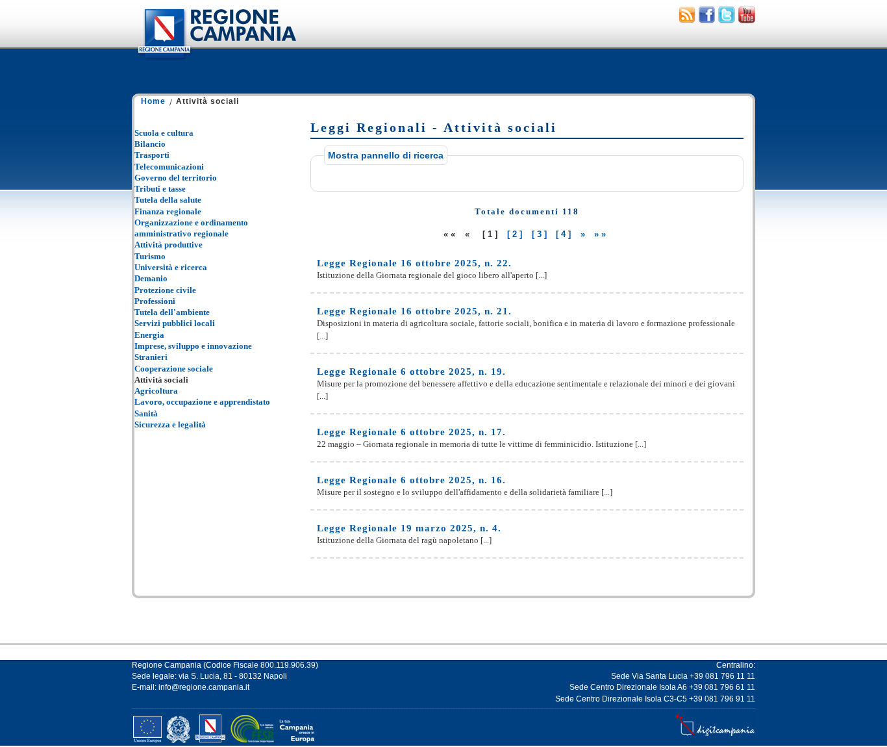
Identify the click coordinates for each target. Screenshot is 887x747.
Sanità (146, 413)
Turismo (150, 256)
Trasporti (151, 155)
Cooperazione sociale (173, 369)
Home (153, 101)
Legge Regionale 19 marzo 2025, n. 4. (409, 528)
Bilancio (150, 144)
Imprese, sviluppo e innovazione (193, 346)
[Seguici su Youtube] (746, 20)
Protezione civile (165, 290)
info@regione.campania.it (203, 687)
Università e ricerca (170, 267)
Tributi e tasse (160, 189)
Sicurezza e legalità (170, 424)
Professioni (154, 301)
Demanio (151, 278)
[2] (516, 234)
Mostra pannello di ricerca (385, 155)
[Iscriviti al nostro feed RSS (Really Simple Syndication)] (687, 20)
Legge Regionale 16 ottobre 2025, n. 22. (414, 263)
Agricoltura (156, 391)
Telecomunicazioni (169, 166)
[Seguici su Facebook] (707, 20)
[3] (540, 234)
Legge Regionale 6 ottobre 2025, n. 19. (411, 371)
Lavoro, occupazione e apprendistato (202, 402)
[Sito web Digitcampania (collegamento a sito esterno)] (715, 736)
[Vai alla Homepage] (216, 61)
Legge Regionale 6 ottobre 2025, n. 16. (411, 480)
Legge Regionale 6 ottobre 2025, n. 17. (411, 432)
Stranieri (151, 357)
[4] (564, 234)
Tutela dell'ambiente (172, 312)
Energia (149, 335)
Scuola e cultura (164, 133)
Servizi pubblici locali (174, 323)
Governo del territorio (175, 178)
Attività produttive (168, 244)
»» (601, 234)
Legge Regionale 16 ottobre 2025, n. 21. (414, 311)
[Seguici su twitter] (726, 20)
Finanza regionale (167, 211)
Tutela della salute (167, 200)
